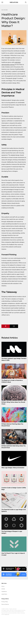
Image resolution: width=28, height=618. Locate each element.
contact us (7, 614)
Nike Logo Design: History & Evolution (12, 467)
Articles (3, 588)
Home (2, 586)
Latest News (4, 594)
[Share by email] (14, 326)
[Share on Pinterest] (5, 326)
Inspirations (4, 591)
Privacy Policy (4, 601)
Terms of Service (5, 604)
